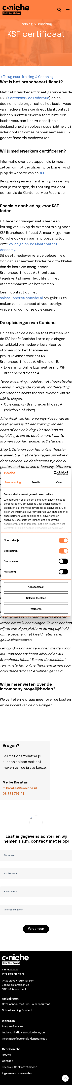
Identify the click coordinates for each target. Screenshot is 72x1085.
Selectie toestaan (36, 598)
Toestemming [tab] (13, 482)
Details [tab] (36, 482)
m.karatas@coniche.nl (20, 788)
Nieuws (6, 1054)
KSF (42, 173)
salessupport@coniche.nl (21, 298)
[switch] (63, 551)
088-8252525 (10, 969)
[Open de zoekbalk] (59, 10)
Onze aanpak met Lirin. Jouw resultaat (26, 1004)
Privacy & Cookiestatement (19, 1067)
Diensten (8, 1021)
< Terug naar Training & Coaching (27, 77)
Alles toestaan (36, 586)
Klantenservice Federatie (28, 98)
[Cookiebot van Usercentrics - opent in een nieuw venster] (53, 473)
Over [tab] (59, 482)
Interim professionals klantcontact (24, 1038)
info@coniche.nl (13, 974)
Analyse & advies (12, 1026)
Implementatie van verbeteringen (23, 1032)
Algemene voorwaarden (17, 1073)
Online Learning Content (17, 1010)
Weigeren (36, 608)
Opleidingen (10, 998)
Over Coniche (11, 1049)
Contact (7, 1061)
